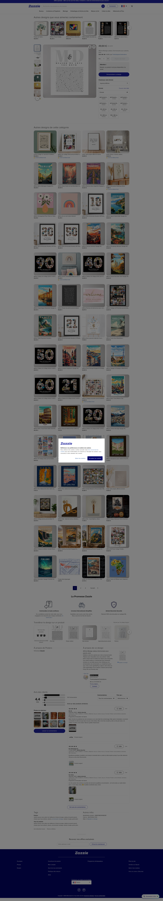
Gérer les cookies (80, 458)
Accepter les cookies (95, 458)
